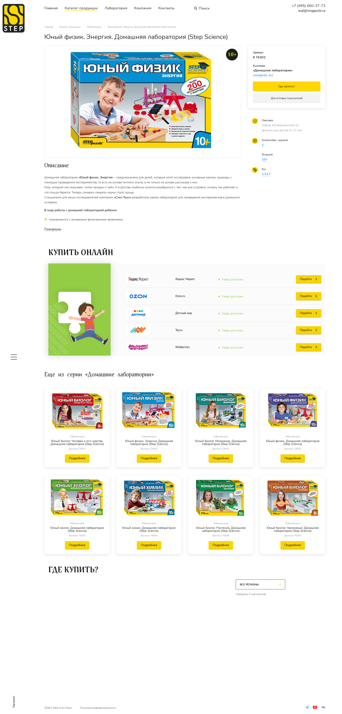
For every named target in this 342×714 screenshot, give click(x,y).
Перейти (306, 279)
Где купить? (286, 86)
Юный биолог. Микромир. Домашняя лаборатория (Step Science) (220, 443)
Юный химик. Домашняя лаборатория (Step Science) (149, 529)
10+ (265, 159)
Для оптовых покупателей (287, 98)
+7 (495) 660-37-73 (308, 6)
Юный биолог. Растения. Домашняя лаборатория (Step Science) (221, 529)
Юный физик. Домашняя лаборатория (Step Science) (292, 443)
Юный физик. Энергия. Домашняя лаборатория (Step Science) (149, 443)
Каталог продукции (81, 8)
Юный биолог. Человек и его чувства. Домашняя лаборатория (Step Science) (77, 443)
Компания (142, 8)
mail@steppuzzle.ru (311, 11)
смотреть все (263, 75)
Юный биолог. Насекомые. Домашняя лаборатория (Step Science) (293, 529)
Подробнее (77, 458)
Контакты (166, 8)
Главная (51, 8)
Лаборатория (116, 8)
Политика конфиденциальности (98, 708)
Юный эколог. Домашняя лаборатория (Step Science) (77, 529)
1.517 (266, 174)
